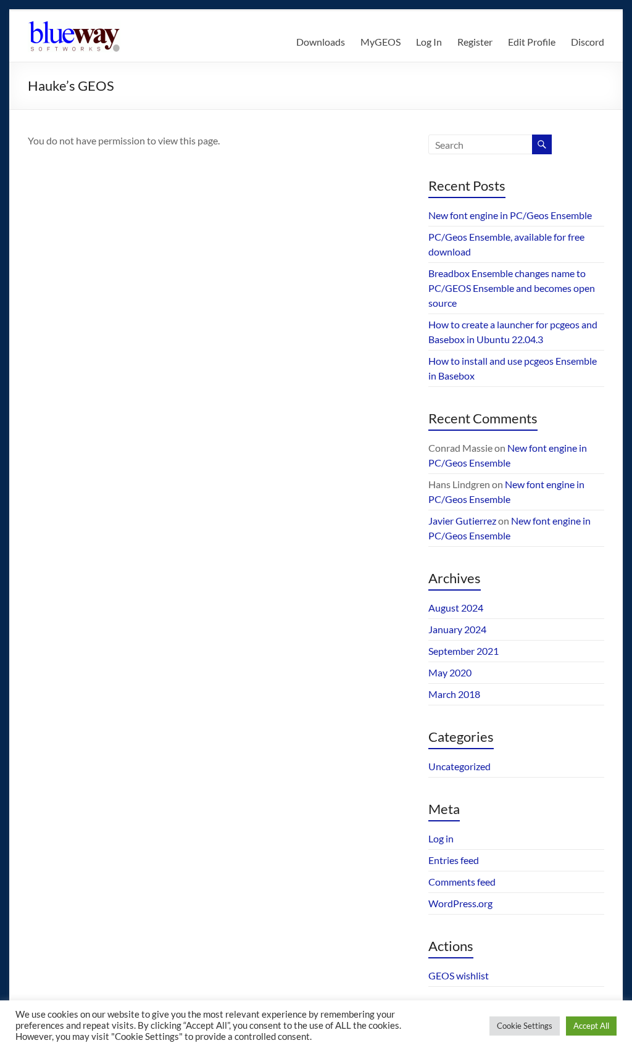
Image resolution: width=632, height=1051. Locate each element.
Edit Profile (531, 42)
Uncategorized (459, 766)
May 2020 (450, 672)
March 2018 (454, 694)
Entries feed (453, 860)
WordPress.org (460, 903)
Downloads (320, 42)
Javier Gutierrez (462, 520)
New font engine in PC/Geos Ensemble (510, 215)
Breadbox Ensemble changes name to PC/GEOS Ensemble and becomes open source (511, 288)
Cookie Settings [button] (524, 1026)
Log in (441, 838)
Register (475, 42)
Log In (429, 42)
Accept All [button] (591, 1026)
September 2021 (463, 651)
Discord (587, 42)
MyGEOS (380, 42)
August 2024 (455, 607)
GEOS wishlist (458, 975)
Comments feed (462, 881)
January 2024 (457, 629)
